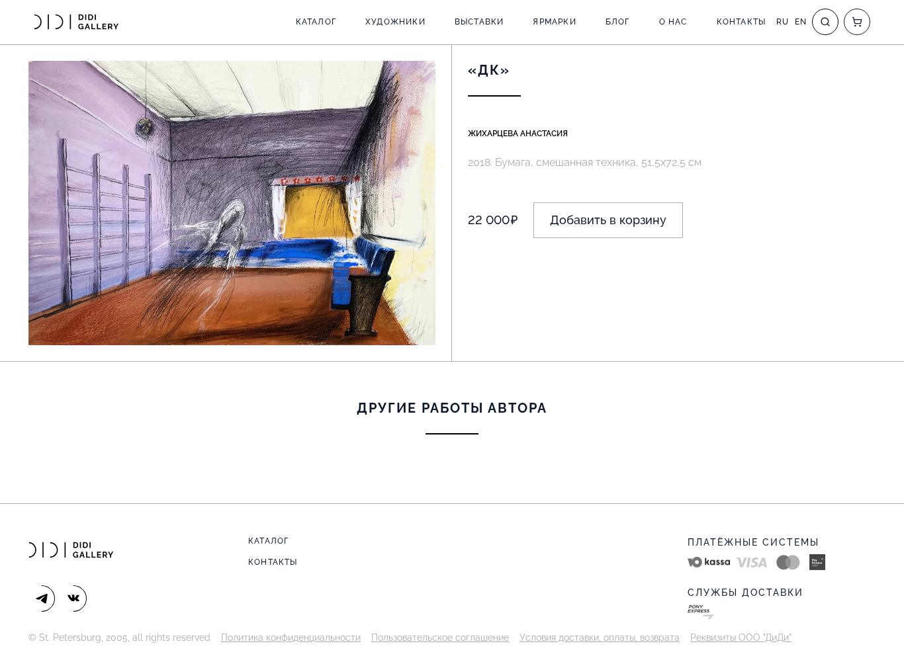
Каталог (316, 21)
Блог (618, 21)
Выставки (479, 21)
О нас (673, 21)
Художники (395, 21)
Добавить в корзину (608, 220)
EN (801, 21)
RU (782, 21)
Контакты (741, 21)
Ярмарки (554, 21)
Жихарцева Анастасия (518, 133)
